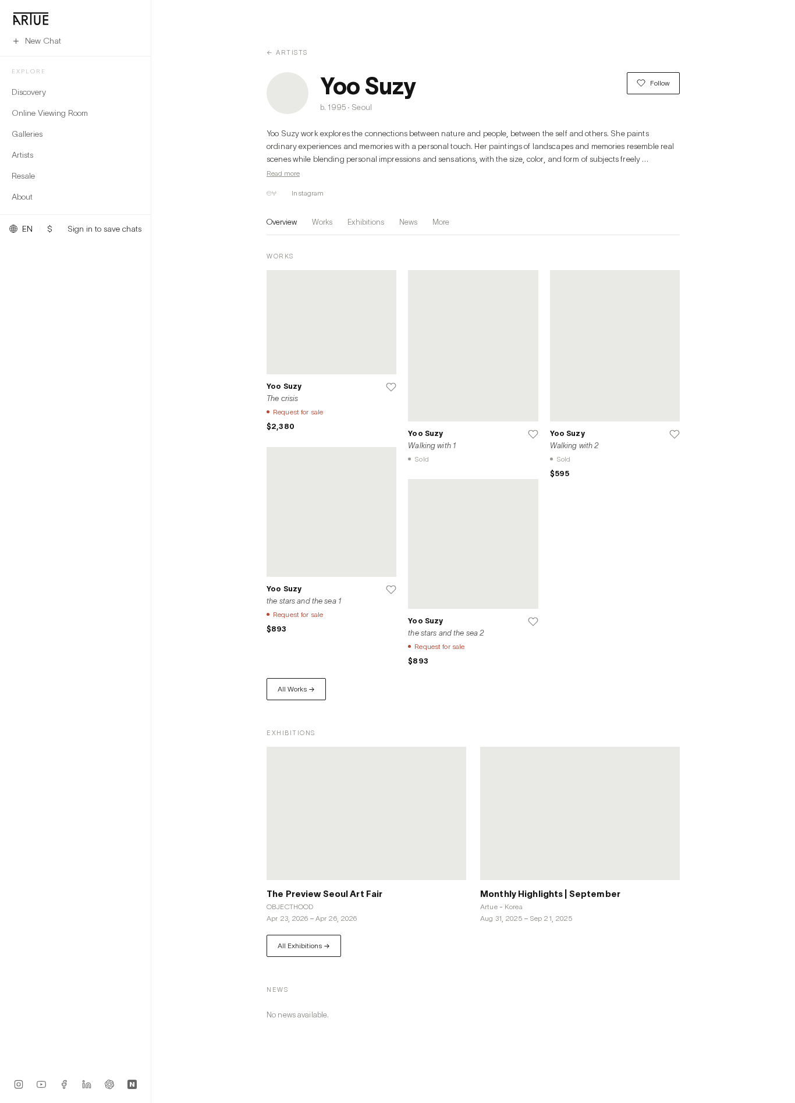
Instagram (308, 193)
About (22, 196)
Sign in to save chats (104, 228)
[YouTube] (41, 1084)
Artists (22, 154)
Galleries (27, 133)
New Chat (43, 40)
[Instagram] (18, 1084)
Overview (282, 222)
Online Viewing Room (50, 112)
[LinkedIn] (86, 1084)
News (408, 222)
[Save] (391, 387)
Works (322, 222)
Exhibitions (365, 222)
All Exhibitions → (304, 946)
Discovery (29, 91)
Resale (23, 175)
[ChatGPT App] (109, 1084)
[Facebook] (64, 1084)
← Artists (287, 52)
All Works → (296, 689)
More (440, 222)
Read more (283, 173)
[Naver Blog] (132, 1084)
